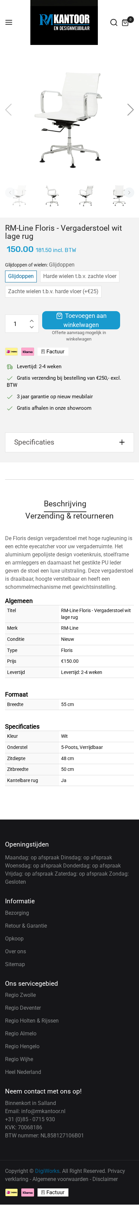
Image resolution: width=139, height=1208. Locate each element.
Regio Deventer (23, 1008)
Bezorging (17, 913)
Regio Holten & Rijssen (32, 1020)
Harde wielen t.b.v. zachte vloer (79, 276)
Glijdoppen (21, 276)
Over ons (15, 951)
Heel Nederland (23, 1072)
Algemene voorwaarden (60, 1179)
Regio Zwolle (20, 995)
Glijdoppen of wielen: (40, 264)
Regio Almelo (20, 1033)
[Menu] (8, 22)
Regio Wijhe (19, 1059)
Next (129, 192)
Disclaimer (105, 1179)
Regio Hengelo (22, 1046)
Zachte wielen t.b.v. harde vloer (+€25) (53, 291)
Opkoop (14, 938)
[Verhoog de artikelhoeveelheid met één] (31, 319)
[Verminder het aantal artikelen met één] (31, 327)
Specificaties (34, 442)
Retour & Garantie (26, 926)
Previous (10, 192)
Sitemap (15, 964)
